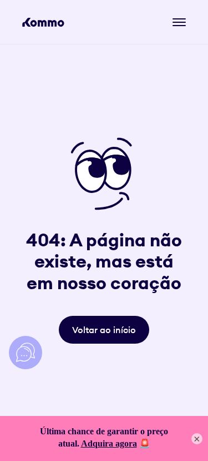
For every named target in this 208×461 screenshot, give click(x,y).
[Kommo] (43, 22)
